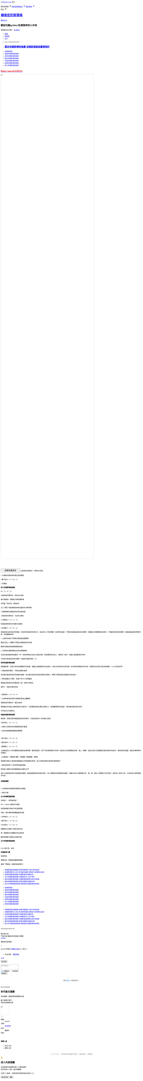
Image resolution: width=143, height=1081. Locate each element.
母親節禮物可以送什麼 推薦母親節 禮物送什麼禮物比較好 (24, 872)
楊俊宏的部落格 (12, 15)
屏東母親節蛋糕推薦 (12, 904)
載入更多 (4, 961)
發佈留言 (4, 973)
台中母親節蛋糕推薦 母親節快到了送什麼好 (20, 877)
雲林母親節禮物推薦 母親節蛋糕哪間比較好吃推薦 (22, 879)
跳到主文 (4, 20)
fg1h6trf (3, 938)
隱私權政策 (82, 1054)
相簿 (6, 34)
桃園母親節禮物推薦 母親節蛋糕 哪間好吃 (19, 874)
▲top (2, 958)
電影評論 (16, 954)
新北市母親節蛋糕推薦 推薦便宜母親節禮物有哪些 (22, 884)
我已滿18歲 (5, 1077)
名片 (6, 38)
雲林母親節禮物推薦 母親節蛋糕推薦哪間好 (27, 46)
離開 (11, 1077)
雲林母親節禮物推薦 (12, 58)
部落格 (7, 36)
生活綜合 (17, 30)
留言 (17, 949)
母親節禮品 (8, 51)
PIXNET (57, 1054)
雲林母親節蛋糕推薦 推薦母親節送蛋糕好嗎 (20, 881)
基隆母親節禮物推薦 (12, 54)
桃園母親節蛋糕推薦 (12, 63)
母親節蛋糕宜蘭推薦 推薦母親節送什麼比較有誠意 (22, 870)
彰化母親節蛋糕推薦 (12, 65)
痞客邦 (13, 949)
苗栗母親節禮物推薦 (12, 56)
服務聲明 (90, 1054)
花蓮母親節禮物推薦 (12, 61)
